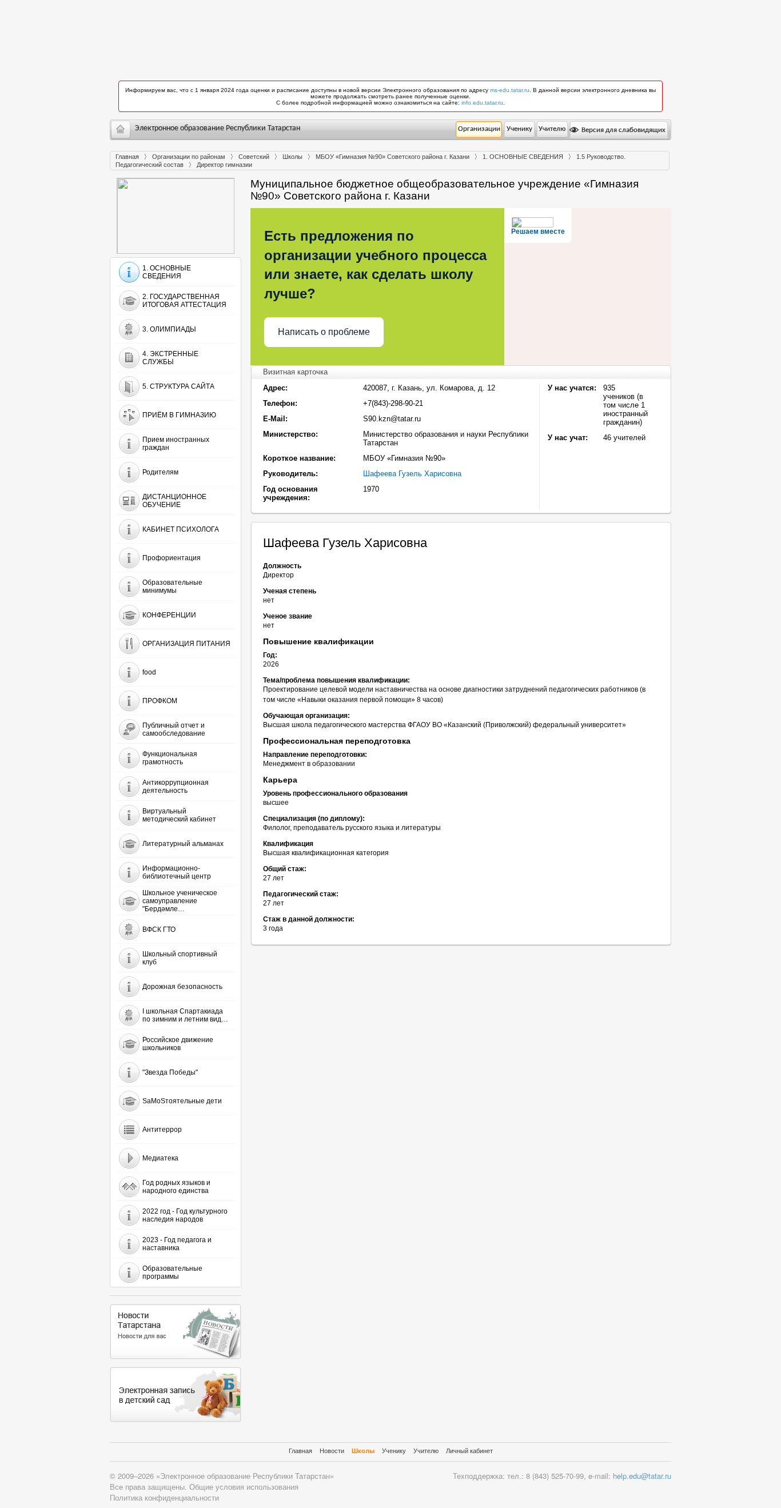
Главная (127, 156)
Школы (292, 156)
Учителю (552, 129)
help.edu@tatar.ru (642, 1475)
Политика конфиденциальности (164, 1497)
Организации (479, 129)
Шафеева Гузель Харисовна (412, 473)
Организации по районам (188, 156)
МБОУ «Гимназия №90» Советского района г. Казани (392, 156)
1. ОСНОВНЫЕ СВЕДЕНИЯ (523, 156)
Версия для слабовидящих (623, 130)
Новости (332, 1450)
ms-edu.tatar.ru (509, 90)
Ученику (519, 129)
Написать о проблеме (324, 332)
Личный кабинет (469, 1450)
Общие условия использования (243, 1486)
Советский (253, 156)
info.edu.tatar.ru (482, 102)
